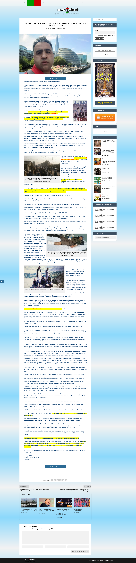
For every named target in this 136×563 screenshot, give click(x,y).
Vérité (37, 3)
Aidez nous (109, 3)
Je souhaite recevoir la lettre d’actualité (105, 35)
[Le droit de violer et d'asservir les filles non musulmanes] (97, 143)
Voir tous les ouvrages (104, 98)
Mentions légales (94, 560)
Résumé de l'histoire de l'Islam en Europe (108, 178)
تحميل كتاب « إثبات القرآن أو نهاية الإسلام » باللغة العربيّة (105, 103)
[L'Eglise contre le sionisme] (97, 171)
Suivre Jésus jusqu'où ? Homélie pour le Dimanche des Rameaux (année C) (108, 160)
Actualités (104, 131)
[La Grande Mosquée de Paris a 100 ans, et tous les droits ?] (29, 502)
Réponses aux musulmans (49, 3)
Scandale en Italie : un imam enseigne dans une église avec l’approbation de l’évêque (109, 151)
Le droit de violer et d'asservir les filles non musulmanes (108, 141)
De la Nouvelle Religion (108, 186)
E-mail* (96, 30)
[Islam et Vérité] (68, 14)
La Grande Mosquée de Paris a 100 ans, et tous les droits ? (29, 510)
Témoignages (65, 3)
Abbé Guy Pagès (99, 214)
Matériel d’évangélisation (88, 3)
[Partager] (2, 281)
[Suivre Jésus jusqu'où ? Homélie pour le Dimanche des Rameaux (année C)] (97, 161)
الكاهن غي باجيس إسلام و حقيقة (104, 50)
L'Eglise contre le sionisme (106, 169)
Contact (100, 3)
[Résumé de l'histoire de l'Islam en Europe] (97, 180)
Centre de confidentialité (106, 560)
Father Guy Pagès (104, 54)
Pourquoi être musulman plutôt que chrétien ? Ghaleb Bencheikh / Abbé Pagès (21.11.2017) (46, 511)
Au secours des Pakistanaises (78, 510)
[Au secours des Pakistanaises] (82, 502)
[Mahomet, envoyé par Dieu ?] (97, 198)
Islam (30, 3)
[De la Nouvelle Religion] (97, 189)
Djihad (57, 28)
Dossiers (74, 3)
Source (25, 463)
